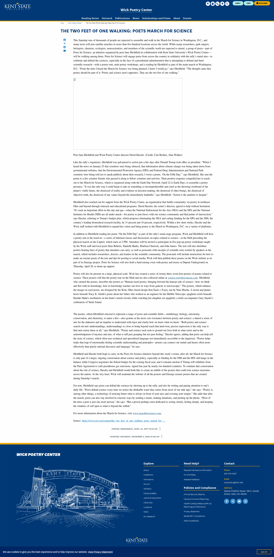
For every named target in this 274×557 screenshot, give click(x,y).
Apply (238, 3)
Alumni (147, 483)
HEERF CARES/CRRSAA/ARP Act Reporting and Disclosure (198, 505)
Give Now (262, 3)
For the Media (190, 474)
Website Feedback (192, 479)
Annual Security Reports (194, 494)
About (146, 470)
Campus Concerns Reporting (196, 498)
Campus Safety (150, 493)
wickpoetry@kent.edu (233, 482)
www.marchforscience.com (147, 413)
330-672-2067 (230, 473)
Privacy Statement (192, 511)
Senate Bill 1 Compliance (194, 515)
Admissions (148, 479)
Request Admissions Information (198, 470)
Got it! (264, 551)
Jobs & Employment (152, 497)
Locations (148, 507)
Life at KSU (148, 502)
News (146, 511)
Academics (148, 474)
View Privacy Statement (100, 551)
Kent (62, 22)
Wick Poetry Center (136, 9)
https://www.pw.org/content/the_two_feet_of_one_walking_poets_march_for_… (123, 420)
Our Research (149, 516)
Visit (248, 3)
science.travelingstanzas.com (183, 277)
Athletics (147, 488)
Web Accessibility (191, 520)
